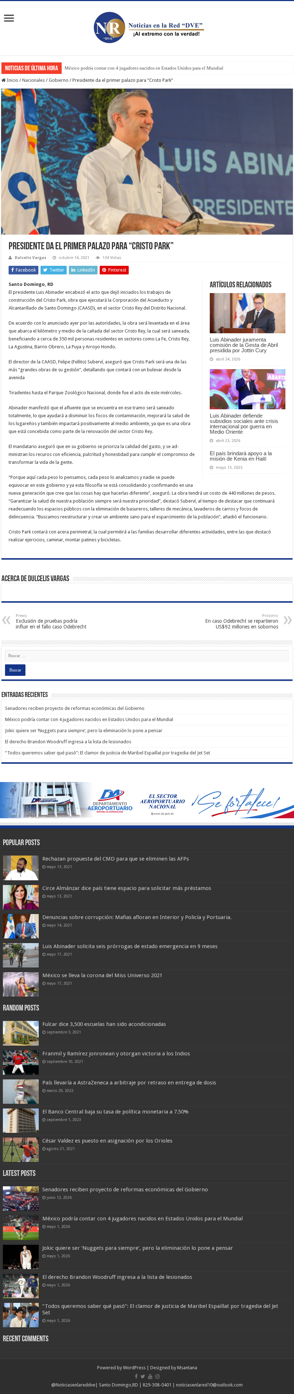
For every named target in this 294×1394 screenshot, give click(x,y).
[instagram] (157, 1376)
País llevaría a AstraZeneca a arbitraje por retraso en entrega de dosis (129, 1082)
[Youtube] (150, 1376)
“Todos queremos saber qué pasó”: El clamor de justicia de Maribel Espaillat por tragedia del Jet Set (107, 752)
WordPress (134, 1367)
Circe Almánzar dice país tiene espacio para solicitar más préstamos (126, 888)
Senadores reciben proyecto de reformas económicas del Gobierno (74, 708)
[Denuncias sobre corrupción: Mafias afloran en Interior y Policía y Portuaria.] (21, 926)
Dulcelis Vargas (30, 257)
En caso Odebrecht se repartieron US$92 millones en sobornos (241, 621)
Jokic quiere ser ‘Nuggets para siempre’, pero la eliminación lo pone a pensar (83, 730)
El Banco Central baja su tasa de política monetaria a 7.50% (115, 1111)
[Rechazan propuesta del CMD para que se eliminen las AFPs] (21, 868)
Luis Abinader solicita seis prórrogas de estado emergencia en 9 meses (130, 946)
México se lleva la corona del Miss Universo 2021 (102, 975)
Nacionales (33, 80)
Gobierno (58, 80)
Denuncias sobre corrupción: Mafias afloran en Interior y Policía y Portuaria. (137, 917)
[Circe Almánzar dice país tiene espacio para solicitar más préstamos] (21, 897)
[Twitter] (143, 1376)
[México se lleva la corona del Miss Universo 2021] (21, 984)
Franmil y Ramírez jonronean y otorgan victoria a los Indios (116, 1053)
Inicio (12, 80)
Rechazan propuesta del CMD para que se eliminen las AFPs (115, 859)
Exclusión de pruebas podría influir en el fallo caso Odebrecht (51, 621)
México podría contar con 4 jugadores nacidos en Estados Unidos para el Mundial (144, 68)
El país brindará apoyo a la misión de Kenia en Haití (241, 456)
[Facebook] (136, 1376)
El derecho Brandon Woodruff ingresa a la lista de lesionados (68, 741)
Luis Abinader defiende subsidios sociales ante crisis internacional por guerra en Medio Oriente (244, 424)
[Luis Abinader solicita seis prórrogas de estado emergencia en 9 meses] (21, 955)
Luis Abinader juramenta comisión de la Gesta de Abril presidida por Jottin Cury (244, 344)
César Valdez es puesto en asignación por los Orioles (107, 1141)
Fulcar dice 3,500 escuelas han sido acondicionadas (104, 1024)
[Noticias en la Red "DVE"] (147, 27)
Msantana (187, 1367)
